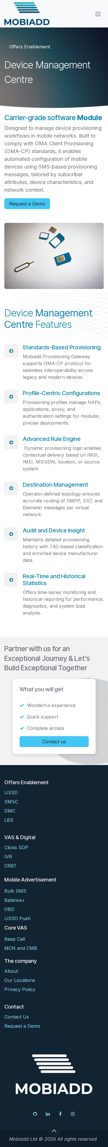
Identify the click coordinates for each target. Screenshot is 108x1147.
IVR (8, 856)
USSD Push (17, 918)
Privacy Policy (19, 989)
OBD (9, 909)
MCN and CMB (20, 948)
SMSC (11, 802)
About (11, 971)
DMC (9, 811)
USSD (11, 792)
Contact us (54, 741)
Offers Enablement (29, 46)
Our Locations (19, 980)
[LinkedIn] (47, 1113)
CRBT (10, 866)
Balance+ (14, 900)
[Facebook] (60, 1113)
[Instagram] (72, 1113)
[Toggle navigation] (98, 14)
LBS (8, 820)
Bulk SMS (15, 891)
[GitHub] (35, 1113)
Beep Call (14, 939)
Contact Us (16, 1017)
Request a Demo (27, 204)
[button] (54, 1131)
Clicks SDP (16, 847)
